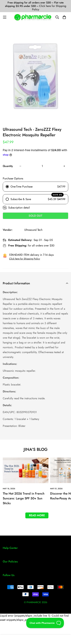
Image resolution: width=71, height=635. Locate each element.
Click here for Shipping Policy (49, 7)
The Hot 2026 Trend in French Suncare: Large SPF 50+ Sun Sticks (23, 498)
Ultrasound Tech (33, 230)
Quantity (8, 166)
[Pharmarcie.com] (32, 17)
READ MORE (37, 515)
